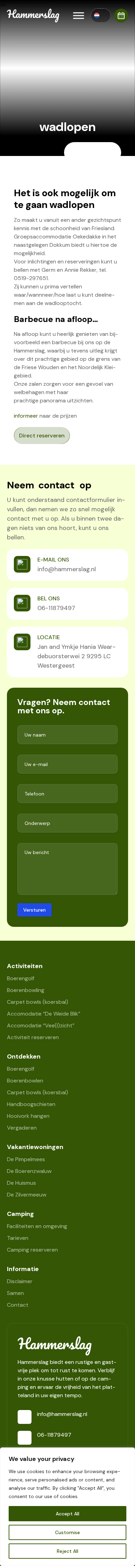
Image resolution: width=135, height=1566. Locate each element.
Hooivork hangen (28, 1116)
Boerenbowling (25, 990)
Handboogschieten (31, 1104)
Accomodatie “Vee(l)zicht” (40, 1025)
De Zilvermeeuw (26, 1194)
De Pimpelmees (26, 1159)
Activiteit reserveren (33, 1037)
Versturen (34, 910)
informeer (26, 415)
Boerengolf (20, 978)
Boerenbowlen (25, 1080)
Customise (67, 1532)
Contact (17, 1304)
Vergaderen (22, 1127)
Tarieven (17, 1238)
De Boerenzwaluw (29, 1171)
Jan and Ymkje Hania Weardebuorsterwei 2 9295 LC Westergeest (76, 656)
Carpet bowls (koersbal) (37, 1002)
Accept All (67, 1514)
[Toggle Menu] (78, 15)
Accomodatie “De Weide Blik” (43, 1013)
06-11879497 (56, 608)
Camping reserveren (32, 1249)
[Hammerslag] (67, 1346)
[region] (67, 1506)
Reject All (67, 1551)
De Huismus (21, 1182)
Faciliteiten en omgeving (37, 1226)
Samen (15, 1293)
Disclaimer (20, 1281)
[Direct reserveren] (121, 16)
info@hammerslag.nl (66, 569)
